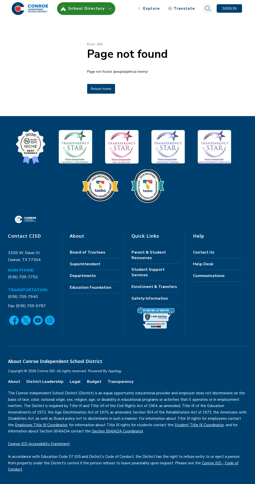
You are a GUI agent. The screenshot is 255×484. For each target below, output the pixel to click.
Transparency (120, 381)
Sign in (229, 8)
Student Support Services (148, 272)
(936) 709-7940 (23, 296)
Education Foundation (90, 287)
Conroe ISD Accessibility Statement (39, 443)
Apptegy (115, 371)
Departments (83, 275)
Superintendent (85, 264)
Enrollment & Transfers (154, 286)
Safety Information (149, 298)
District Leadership (45, 381)
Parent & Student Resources (148, 255)
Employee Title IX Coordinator (41, 424)
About (14, 381)
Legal (75, 381)
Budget (94, 381)
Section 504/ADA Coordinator (117, 431)
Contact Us (203, 252)
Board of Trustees (87, 252)
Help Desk (203, 264)
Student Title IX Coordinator (199, 424)
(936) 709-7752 (23, 277)
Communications (209, 275)
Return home (101, 88)
